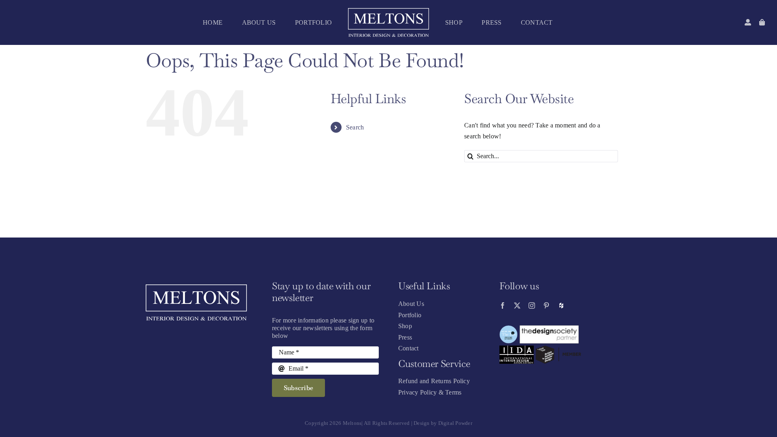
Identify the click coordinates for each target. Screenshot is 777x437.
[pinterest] (546, 305)
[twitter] (517, 305)
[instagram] (532, 305)
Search (355, 127)
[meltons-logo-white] (388, 11)
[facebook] (502, 305)
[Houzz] (561, 305)
